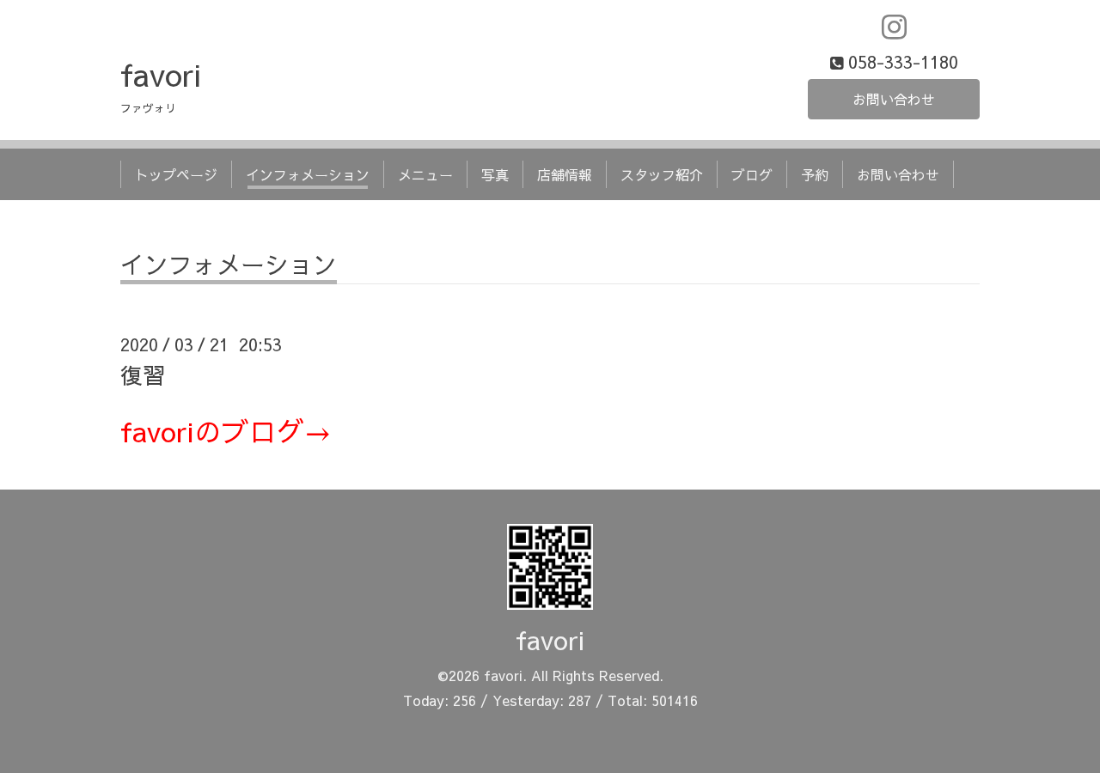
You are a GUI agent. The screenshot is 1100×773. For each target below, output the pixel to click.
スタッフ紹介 (661, 174)
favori (160, 73)
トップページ (176, 174)
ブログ (752, 174)
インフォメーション (308, 174)
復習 (142, 374)
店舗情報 (564, 174)
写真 (495, 174)
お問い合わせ (893, 98)
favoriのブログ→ (226, 430)
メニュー (425, 174)
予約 (814, 174)
